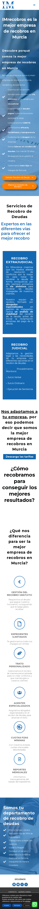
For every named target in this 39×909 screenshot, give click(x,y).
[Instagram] (22, 884)
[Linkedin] (14, 884)
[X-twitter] (26, 884)
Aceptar (6, 905)
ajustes (27, 901)
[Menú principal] (34, 5)
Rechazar (17, 905)
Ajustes (27, 905)
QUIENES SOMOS (24, 892)
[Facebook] (18, 884)
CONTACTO (12, 892)
